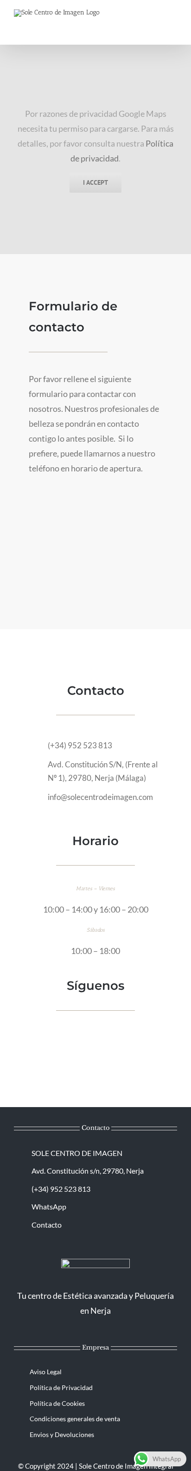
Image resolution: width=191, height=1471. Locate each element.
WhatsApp (49, 1206)
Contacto (47, 1224)
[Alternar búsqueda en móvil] (156, 21)
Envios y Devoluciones (62, 1434)
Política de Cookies (57, 1403)
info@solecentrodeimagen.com (100, 797)
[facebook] (88, 1033)
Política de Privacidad (61, 1387)
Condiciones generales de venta (75, 1419)
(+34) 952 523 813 (80, 745)
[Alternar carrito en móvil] (140, 21)
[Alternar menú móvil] (173, 21)
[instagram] (103, 1033)
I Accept (95, 182)
